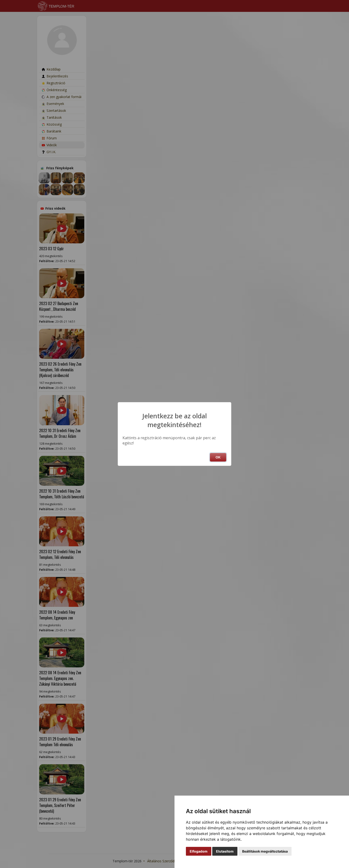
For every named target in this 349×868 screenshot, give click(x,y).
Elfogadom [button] (199, 851)
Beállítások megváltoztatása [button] (265, 851)
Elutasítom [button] (225, 851)
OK (218, 457)
